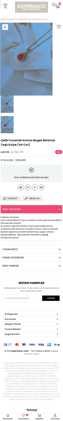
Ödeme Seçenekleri (13, 257)
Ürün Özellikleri (11, 209)
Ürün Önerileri (10, 265)
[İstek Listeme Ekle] (21, 187)
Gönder (51, 298)
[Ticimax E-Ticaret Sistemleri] (31, 410)
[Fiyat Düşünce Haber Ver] (34, 187)
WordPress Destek (31, 354)
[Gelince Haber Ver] (41, 187)
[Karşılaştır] (28, 187)
